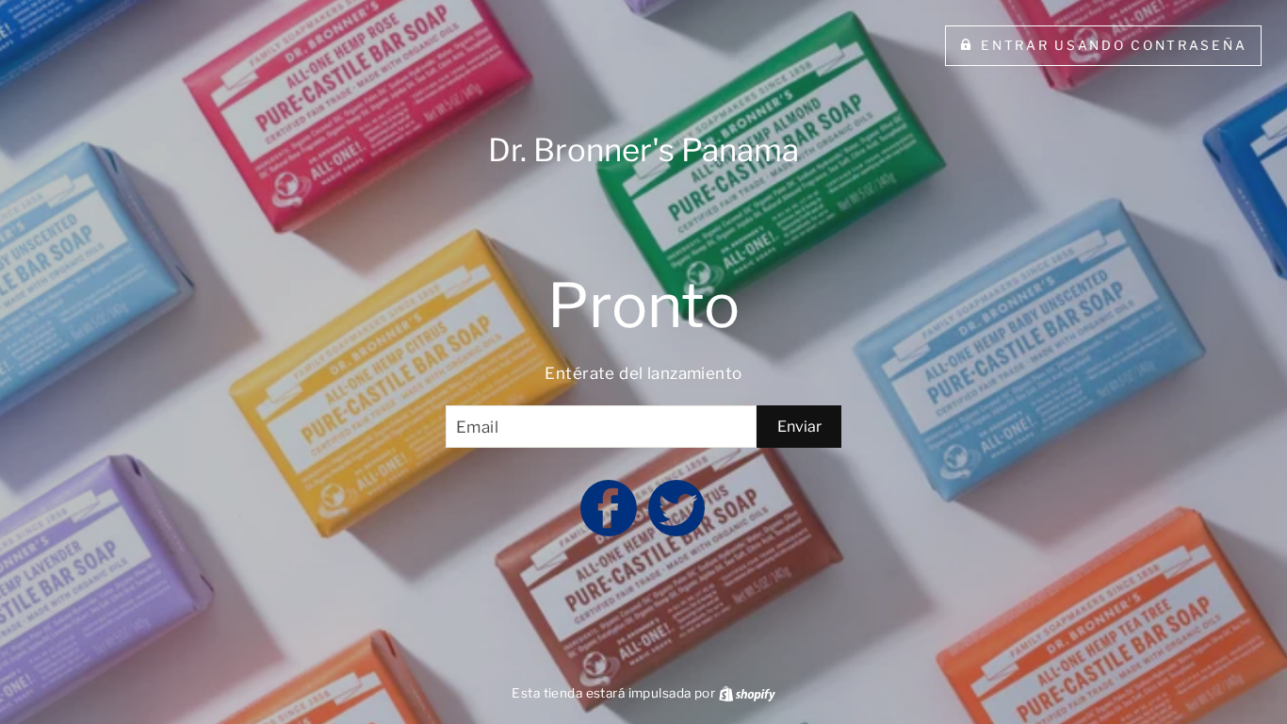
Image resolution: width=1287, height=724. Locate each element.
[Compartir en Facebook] (609, 516)
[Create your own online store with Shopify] (747, 692)
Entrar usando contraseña (1113, 45)
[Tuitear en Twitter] (677, 516)
